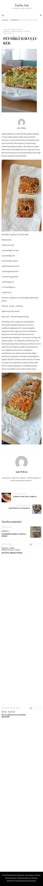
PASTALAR (11, 712)
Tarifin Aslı (22, 5)
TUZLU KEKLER (8, 33)
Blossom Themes (31, 878)
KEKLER (27, 31)
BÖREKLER (6, 31)
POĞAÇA (17, 550)
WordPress (11, 881)
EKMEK (12, 548)
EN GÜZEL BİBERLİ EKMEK (12, 553)
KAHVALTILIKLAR (17, 31)
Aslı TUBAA (21, 128)
